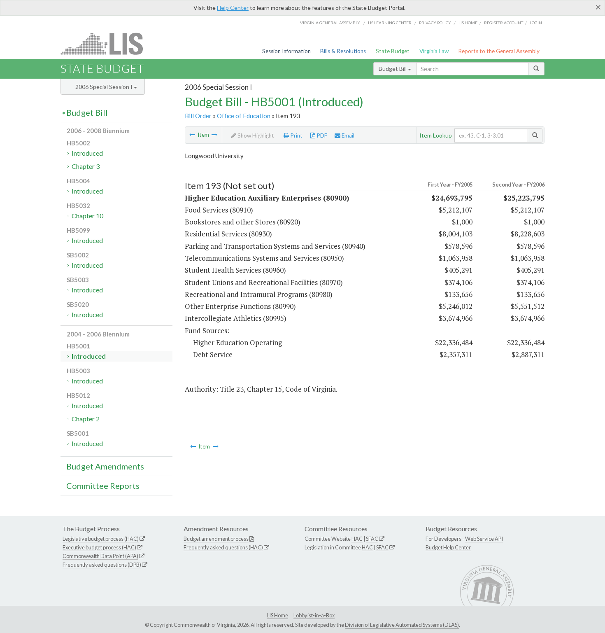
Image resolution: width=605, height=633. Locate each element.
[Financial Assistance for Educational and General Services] (192, 134)
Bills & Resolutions (343, 51)
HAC (357, 538)
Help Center (233, 7)
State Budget (393, 51)
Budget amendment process (216, 538)
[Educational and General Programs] (214, 134)
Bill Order (198, 115)
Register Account (503, 22)
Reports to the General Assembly (499, 51)
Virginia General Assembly (330, 22)
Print (295, 135)
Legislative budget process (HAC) (101, 538)
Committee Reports (103, 486)
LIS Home (277, 615)
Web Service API (484, 538)
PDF (321, 135)
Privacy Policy (435, 22)
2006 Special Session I (104, 86)
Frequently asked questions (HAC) (223, 547)
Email (347, 135)
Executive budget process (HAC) (99, 547)
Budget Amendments (105, 466)
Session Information (286, 51)
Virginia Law (434, 51)
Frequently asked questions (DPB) (102, 564)
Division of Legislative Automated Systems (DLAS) (402, 624)
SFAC (372, 538)
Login (536, 22)
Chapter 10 (87, 216)
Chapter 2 (86, 419)
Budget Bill (393, 68)
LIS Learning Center (390, 22)
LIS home (467, 22)
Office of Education (243, 115)
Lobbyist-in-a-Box (314, 615)
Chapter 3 (86, 166)
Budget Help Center (448, 547)
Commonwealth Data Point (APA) (100, 556)
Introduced (87, 153)
